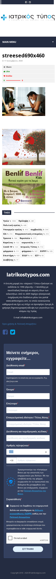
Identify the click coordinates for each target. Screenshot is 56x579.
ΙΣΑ (7, 233)
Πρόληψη (26, 220)
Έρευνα (10, 238)
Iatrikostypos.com (28, 274)
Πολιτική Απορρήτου (20, 517)
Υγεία (9, 220)
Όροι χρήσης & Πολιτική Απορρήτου (19, 323)
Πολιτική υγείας (14, 225)
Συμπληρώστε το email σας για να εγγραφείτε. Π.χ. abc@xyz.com (26, 379)
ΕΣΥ (39, 255)
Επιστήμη (11, 255)
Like (8, 71)
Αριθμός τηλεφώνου (17, 445)
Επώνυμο (11, 403)
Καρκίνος (11, 242)
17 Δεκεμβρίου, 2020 (13, 61)
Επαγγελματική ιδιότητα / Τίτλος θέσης (27, 417)
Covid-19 (10, 246)
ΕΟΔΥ (27, 255)
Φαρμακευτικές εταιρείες (32, 233)
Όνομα (10, 389)
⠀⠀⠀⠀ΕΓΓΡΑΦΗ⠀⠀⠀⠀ (28, 549)
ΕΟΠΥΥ (46, 251)
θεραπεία (28, 238)
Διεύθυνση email (15, 365)
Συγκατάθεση (13, 499)
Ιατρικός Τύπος (32, 246)
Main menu (9, 42)
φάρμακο (29, 251)
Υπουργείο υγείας (15, 229)
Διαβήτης (10, 259)
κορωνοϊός (30, 242)
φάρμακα (11, 251)
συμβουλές (39, 229)
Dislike (9, 76)
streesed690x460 (23, 55)
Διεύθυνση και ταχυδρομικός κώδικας (26, 431)
